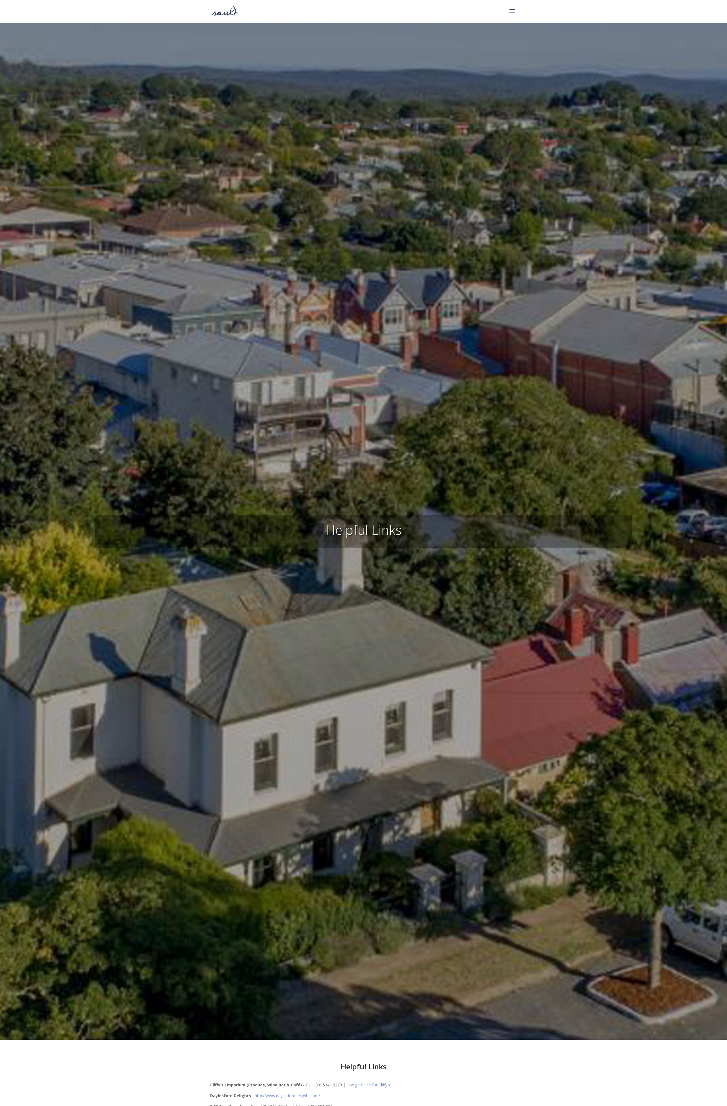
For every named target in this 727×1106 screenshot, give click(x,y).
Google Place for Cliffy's (368, 1085)
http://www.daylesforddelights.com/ (287, 1095)
